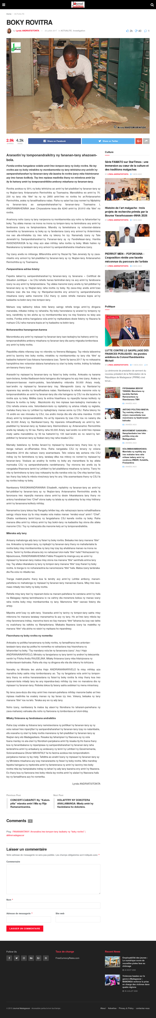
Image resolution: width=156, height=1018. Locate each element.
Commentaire (13, 861)
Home (8, 13)
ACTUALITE (19, 13)
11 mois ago (137, 365)
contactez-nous (143, 1008)
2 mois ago (136, 266)
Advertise (112, 1008)
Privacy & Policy (126, 1008)
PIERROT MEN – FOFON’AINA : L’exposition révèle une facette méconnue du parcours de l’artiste (126, 257)
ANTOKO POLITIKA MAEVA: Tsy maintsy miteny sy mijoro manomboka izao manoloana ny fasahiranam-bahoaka (135, 415)
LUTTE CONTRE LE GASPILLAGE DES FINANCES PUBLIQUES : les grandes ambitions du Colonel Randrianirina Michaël (127, 355)
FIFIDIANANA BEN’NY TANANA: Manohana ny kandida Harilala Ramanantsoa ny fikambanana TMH (133, 394)
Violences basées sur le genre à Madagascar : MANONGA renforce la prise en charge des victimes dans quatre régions (135, 981)
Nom (9, 899)
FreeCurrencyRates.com (67, 957)
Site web (60, 913)
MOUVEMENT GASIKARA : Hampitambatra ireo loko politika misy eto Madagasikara (135, 434)
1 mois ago (136, 174)
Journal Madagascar (21, 1008)
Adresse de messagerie (19, 913)
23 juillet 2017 (51, 30)
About (103, 1008)
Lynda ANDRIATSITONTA (27, 30)
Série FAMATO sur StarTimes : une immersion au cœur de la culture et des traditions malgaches (127, 165)
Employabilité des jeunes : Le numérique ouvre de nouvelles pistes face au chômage (135, 961)
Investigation (79, 30)
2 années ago (130, 403)
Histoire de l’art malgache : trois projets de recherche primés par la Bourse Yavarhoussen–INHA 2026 (126, 211)
